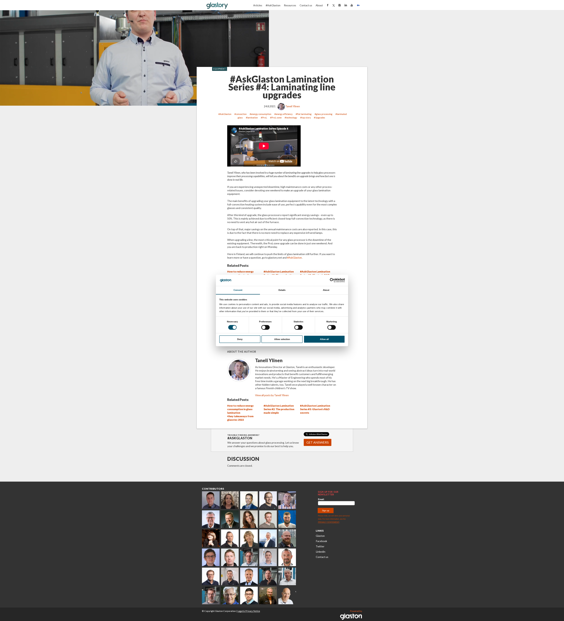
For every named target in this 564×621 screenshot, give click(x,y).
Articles (257, 5)
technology (291, 117)
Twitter (320, 546)
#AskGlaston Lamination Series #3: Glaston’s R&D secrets (315, 409)
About (319, 5)
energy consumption (261, 114)
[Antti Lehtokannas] (249, 557)
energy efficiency (284, 114)
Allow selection (282, 339)
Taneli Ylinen (292, 106)
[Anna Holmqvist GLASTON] (211, 538)
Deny (239, 339)
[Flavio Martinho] (230, 576)
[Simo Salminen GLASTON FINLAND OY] (211, 576)
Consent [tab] (238, 290)
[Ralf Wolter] (287, 576)
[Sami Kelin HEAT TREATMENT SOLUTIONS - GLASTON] (268, 595)
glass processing (324, 114)
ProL (264, 117)
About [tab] (326, 290)
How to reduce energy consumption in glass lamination (240, 409)
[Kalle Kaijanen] (268, 519)
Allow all (324, 339)
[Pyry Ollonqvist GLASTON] (249, 595)
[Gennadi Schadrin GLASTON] (211, 557)
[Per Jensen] (230, 595)
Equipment (219, 69)
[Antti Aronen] (268, 500)
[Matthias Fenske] (268, 557)
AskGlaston (225, 114)
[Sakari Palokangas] (211, 595)
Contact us (306, 5)
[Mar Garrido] (249, 519)
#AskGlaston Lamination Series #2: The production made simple (279, 409)
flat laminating (304, 114)
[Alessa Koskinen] (268, 576)
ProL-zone (276, 117)
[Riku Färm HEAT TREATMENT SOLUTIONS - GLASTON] (211, 500)
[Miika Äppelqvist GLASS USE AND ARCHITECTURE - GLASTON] (249, 500)
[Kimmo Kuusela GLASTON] (287, 519)
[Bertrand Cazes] (287, 557)
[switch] (265, 327)
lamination (252, 117)
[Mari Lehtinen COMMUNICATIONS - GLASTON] (230, 500)
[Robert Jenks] (268, 538)
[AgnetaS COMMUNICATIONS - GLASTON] (249, 538)
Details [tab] (282, 290)
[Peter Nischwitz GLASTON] (249, 576)
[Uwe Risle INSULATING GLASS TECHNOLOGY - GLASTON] (211, 519)
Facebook (321, 541)
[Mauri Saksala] (230, 519)
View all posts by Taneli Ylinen (272, 395)
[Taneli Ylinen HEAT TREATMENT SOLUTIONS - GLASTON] (287, 500)
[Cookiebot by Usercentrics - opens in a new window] (332, 280)
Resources (290, 5)
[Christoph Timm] (287, 595)
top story (306, 117)
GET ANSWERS (317, 442)
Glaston (320, 535)
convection (241, 114)
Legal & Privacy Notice (248, 611)
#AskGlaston (273, 5)
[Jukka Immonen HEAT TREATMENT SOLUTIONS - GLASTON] (230, 538)
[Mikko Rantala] (230, 557)
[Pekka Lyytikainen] (287, 538)
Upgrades (320, 117)
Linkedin (320, 551)
